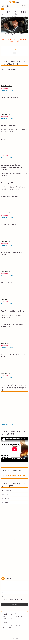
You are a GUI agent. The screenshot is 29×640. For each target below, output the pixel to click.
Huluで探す (5, 502)
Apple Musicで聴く (6, 86)
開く (14, 52)
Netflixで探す (5, 494)
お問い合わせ (6, 622)
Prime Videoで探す (7, 490)
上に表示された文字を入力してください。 (13, 599)
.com (14, 2)
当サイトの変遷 (7, 627)
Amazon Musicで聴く (7, 90)
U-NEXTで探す (6, 498)
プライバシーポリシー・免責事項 (11, 625)
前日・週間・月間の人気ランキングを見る (14, 475)
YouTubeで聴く (5, 88)
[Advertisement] (14, 522)
